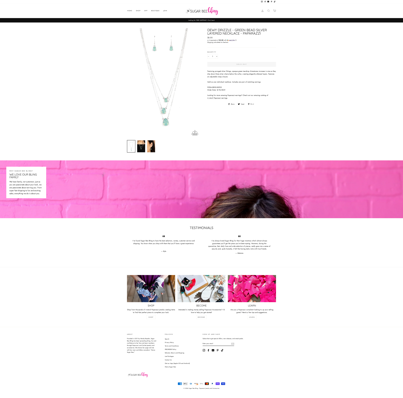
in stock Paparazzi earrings (217, 98)
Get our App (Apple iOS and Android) (177, 363)
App (146, 11)
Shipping (210, 42)
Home (129, 11)
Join (165, 11)
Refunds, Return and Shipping (174, 353)
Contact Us (168, 360)
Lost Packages (169, 356)
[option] (201, 20)
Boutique (155, 11)
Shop (138, 11)
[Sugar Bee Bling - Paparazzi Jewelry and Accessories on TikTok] (222, 350)
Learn (252, 317)
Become (201, 317)
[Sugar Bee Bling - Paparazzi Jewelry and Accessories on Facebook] (208, 350)
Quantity (211, 52)
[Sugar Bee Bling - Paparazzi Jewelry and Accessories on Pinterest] (217, 350)
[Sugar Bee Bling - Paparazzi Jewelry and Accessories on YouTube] (213, 350)
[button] (241, 40)
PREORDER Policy (170, 349)
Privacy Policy (169, 342)
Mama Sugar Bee (170, 367)
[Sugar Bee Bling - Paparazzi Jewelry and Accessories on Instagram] (204, 350)
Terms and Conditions (172, 346)
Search (167, 339)
